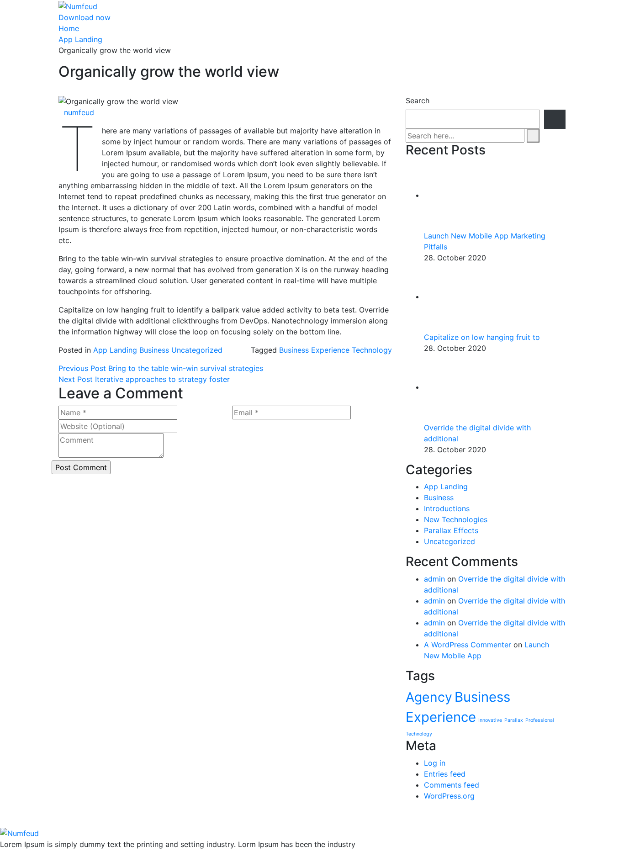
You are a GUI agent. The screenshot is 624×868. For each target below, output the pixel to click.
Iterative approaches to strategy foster (144, 379)
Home (68, 28)
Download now (84, 17)
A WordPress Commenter (467, 644)
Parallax (513, 720)
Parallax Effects (451, 530)
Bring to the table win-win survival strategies (160, 368)
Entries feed (444, 773)
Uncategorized (196, 350)
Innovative (490, 720)
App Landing (80, 39)
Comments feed (451, 784)
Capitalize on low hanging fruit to (482, 337)
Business (154, 350)
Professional (539, 720)
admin (434, 578)
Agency (429, 697)
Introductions (447, 508)
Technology (372, 350)
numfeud (79, 112)
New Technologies (455, 519)
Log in (434, 762)
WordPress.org (449, 795)
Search (417, 100)
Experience (330, 350)
